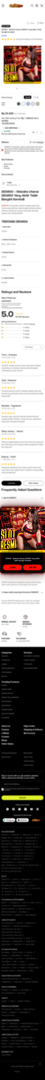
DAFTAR (32, 567)
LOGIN (12, 567)
